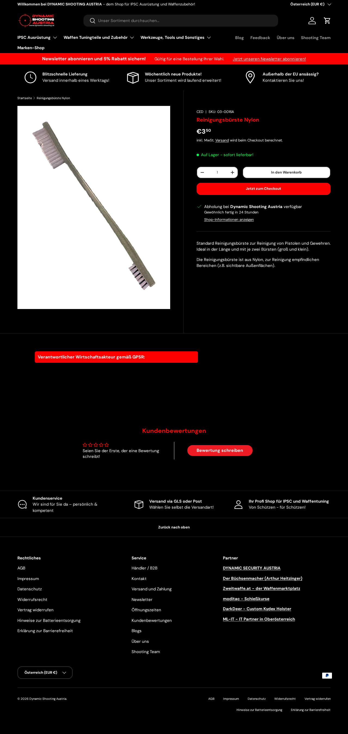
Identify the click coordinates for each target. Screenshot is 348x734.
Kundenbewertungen (152, 620)
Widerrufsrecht (32, 599)
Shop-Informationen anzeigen (229, 219)
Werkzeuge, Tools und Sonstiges (172, 37)
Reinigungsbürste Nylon (53, 98)
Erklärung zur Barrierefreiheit (45, 631)
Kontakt (139, 578)
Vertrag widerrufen (35, 610)
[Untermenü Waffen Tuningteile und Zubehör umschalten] (132, 37)
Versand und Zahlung (152, 589)
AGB (21, 568)
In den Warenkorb (286, 172)
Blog (239, 37)
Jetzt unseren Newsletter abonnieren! (269, 59)
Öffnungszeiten (146, 610)
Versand (222, 140)
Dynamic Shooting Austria (47, 699)
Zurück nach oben (174, 527)
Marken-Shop (31, 48)
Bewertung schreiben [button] (220, 450)
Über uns (285, 37)
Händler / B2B (144, 568)
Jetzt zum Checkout (263, 188)
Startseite (24, 98)
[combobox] (180, 21)
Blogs (137, 631)
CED (200, 111)
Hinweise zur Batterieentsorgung (48, 620)
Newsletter (142, 599)
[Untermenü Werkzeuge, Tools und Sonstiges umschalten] (209, 37)
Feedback (260, 37)
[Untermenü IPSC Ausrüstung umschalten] (55, 37)
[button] (327, 21)
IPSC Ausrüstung (34, 37)
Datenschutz (29, 589)
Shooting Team (316, 37)
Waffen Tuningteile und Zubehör (96, 37)
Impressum (28, 578)
